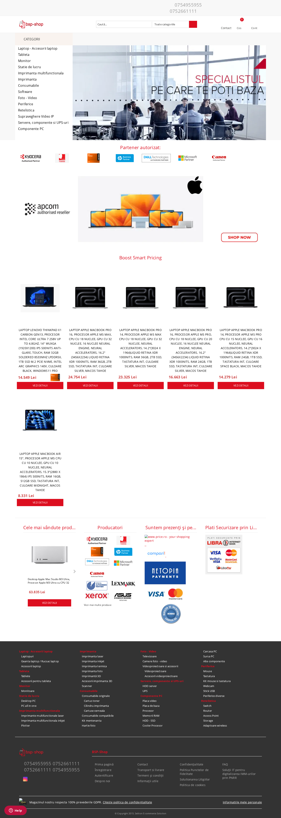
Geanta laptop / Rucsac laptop (40, 661)
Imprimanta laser (92, 656)
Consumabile (28, 85)
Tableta (23, 54)
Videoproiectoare (155, 671)
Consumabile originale (96, 696)
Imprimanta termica (94, 666)
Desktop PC (28, 701)
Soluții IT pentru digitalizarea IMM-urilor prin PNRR (239, 774)
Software (25, 91)
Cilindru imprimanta (96, 706)
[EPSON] (97, 585)
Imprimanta (27, 79)
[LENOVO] (93, 158)
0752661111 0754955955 (52, 770)
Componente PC (31, 128)
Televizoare (150, 656)
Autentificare (104, 775)
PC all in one (28, 706)
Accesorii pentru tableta (36, 681)
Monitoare (27, 691)
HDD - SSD (149, 720)
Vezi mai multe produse (97, 605)
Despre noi (102, 781)
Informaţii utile (147, 781)
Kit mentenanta (91, 720)
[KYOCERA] (30, 158)
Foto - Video (27, 98)
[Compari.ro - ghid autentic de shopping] (171, 623)
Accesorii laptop (31, 666)
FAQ (225, 764)
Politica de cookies (193, 785)
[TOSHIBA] (62, 158)
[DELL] (156, 158)
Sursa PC (208, 656)
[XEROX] (97, 595)
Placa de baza (151, 706)
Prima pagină (104, 764)
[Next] (74, 571)
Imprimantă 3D (91, 676)
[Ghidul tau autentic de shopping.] (156, 556)
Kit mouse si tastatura (217, 681)
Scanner (87, 686)
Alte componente (214, 661)
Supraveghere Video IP (36, 116)
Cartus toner (92, 701)
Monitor (24, 61)
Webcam (208, 686)
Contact (226, 28)
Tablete (25, 676)
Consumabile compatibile (98, 715)
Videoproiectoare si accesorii (160, 666)
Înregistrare (103, 770)
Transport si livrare (150, 770)
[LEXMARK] (123, 584)
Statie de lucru (29, 67)
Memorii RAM (151, 715)
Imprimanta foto (92, 671)
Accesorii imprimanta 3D (97, 681)
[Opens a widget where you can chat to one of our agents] (15, 811)
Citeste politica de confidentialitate (127, 802)
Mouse (207, 671)
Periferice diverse (213, 696)
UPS (145, 691)
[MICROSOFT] (187, 158)
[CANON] (218, 158)
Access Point (211, 715)
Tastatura (209, 676)
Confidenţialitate (191, 764)
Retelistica (26, 110)
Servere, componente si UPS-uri (43, 122)
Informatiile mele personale (242, 802)
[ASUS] (123, 597)
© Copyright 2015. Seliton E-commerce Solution (140, 813)
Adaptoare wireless (215, 725)
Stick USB (209, 691)
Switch (207, 706)
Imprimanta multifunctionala (41, 73)
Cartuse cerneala (94, 711)
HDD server (150, 686)
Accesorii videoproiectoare (161, 676)
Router (207, 711)
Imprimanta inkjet (93, 661)
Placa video (150, 701)
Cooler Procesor (153, 725)
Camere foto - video (155, 661)
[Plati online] (223, 573)
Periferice (25, 104)
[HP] (124, 158)
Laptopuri (27, 656)
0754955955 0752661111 (186, 8)
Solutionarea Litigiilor (195, 779)
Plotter (25, 725)
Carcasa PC (210, 651)
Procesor (148, 711)
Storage (208, 720)
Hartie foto (88, 725)
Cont (254, 28)
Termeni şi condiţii (150, 775)
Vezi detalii (40, 385)
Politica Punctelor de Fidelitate (194, 772)
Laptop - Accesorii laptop (37, 48)
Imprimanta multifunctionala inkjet (43, 720)
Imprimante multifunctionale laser (42, 715)
